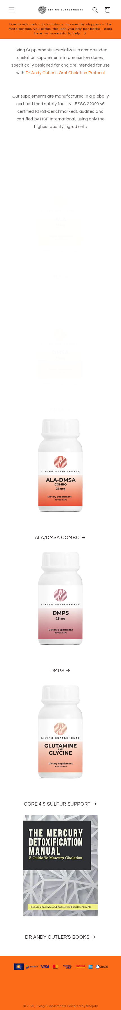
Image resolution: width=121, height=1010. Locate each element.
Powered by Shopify (82, 1006)
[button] (11, 10)
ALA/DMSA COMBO (57, 537)
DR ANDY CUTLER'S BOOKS (57, 937)
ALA (57, 277)
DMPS (57, 670)
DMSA (57, 410)
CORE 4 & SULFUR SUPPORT (57, 804)
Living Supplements (51, 1006)
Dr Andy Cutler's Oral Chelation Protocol (65, 73)
